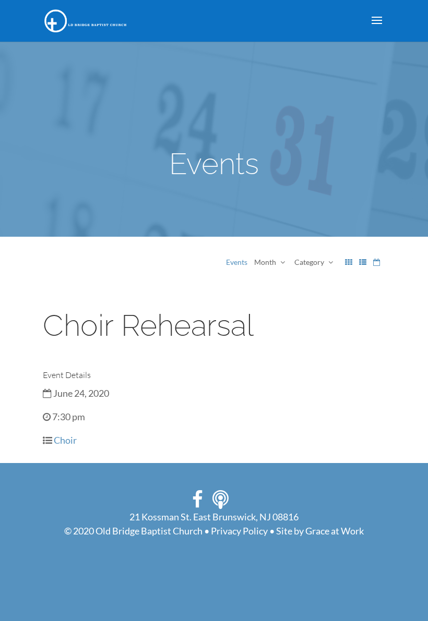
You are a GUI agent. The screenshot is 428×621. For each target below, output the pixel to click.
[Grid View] (348, 262)
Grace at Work (334, 531)
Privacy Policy (239, 531)
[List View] (362, 262)
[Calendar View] (377, 262)
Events (236, 262)
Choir (65, 440)
